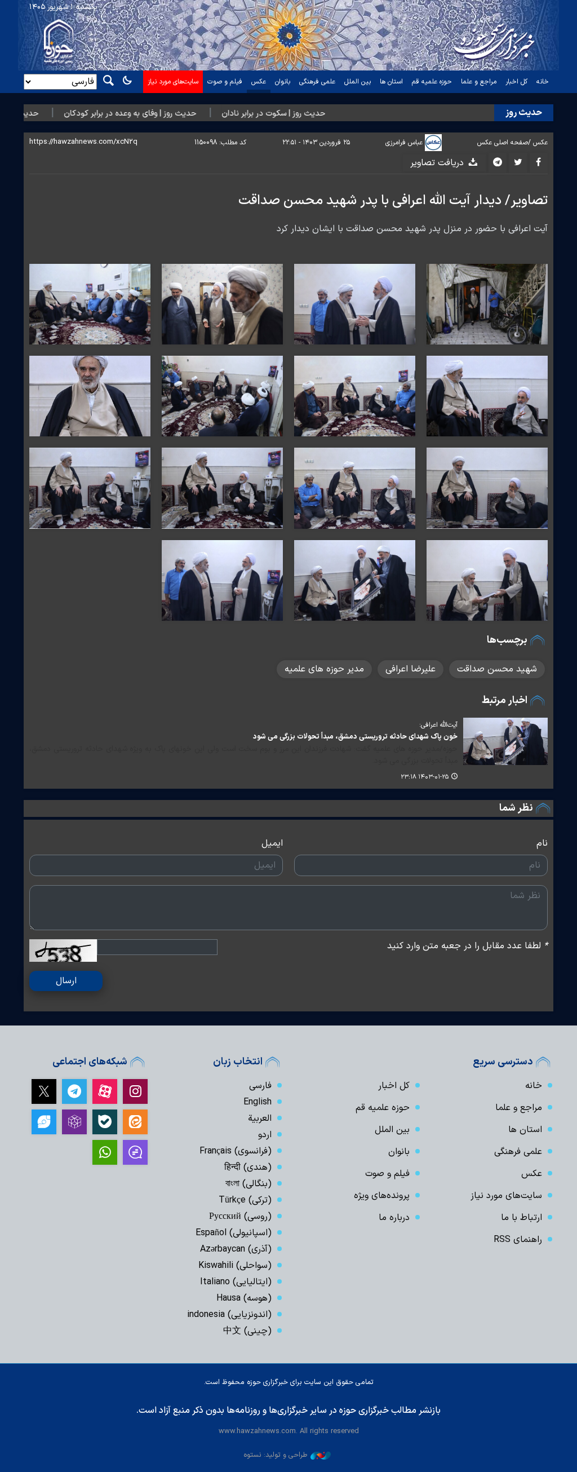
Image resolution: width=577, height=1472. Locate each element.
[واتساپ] (104, 1152)
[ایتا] (135, 1121)
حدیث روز (523, 113)
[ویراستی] (44, 1121)
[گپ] (135, 1152)
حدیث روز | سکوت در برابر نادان (298, 114)
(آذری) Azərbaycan (236, 1249)
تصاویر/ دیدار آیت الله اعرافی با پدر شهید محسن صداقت (393, 201)
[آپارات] (104, 1091)
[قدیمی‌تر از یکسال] (505, 741)
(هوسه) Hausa (244, 1298)
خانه (542, 82)
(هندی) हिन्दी (248, 1167)
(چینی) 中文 (247, 1331)
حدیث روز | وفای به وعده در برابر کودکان (155, 114)
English (257, 1102)
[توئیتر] (44, 1091)
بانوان (282, 82)
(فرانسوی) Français (235, 1151)
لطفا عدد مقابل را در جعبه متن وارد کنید (467, 946)
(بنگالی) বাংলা (248, 1184)
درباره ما (394, 1218)
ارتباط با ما (521, 1218)
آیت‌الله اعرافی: (438, 725)
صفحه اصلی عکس (502, 143)
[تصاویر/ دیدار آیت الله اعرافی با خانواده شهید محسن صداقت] (487, 304)
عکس (258, 82)
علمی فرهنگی (317, 82)
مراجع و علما (478, 82)
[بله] (104, 1121)
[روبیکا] (74, 1121)
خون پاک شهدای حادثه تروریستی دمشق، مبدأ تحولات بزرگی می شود (355, 736)
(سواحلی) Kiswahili (235, 1265)
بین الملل (357, 82)
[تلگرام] (74, 1091)
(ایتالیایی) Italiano (236, 1282)
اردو (265, 1135)
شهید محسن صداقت (497, 669)
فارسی (260, 1086)
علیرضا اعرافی (410, 669)
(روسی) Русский (240, 1216)
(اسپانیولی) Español (234, 1233)
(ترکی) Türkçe (245, 1200)
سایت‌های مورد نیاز (173, 82)
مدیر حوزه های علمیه (324, 669)
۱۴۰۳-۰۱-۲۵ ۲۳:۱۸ (425, 777)
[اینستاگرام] (135, 1091)
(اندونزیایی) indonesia (229, 1314)
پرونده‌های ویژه (382, 1196)
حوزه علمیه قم (432, 82)
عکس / (538, 143)
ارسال (66, 981)
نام (542, 843)
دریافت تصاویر (438, 163)
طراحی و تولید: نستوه (275, 1454)
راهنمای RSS (518, 1239)
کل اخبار (516, 82)
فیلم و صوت (224, 82)
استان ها (391, 82)
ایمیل (272, 843)
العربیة (260, 1118)
